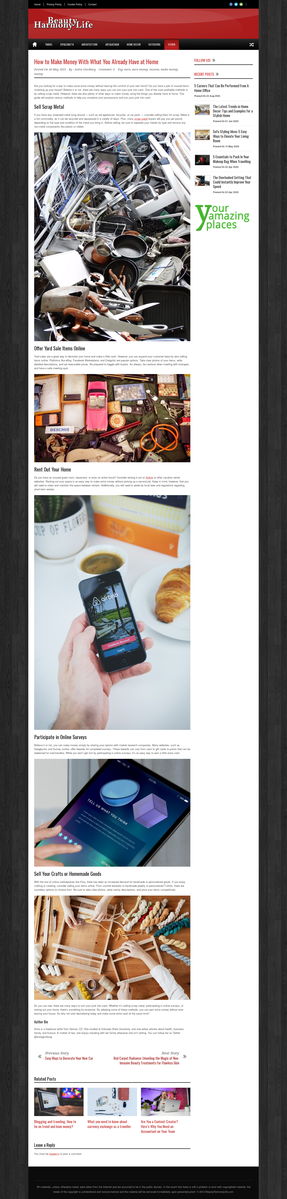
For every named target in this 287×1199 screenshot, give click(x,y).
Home (37, 4)
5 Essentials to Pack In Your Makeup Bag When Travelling (232, 159)
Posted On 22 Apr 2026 (226, 167)
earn (127, 69)
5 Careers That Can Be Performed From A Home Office (221, 88)
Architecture (90, 44)
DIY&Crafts (67, 44)
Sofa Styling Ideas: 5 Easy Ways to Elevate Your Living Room (231, 136)
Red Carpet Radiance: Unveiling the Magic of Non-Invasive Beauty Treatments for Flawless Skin (146, 1060)
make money (169, 69)
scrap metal (141, 119)
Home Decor (134, 44)
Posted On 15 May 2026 (226, 146)
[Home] (34, 44)
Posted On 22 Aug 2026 (207, 96)
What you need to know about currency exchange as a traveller (109, 1124)
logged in (54, 1154)
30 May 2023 (57, 69)
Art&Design (112, 44)
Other (171, 44)
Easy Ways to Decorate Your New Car (69, 1058)
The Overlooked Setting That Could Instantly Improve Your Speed (232, 182)
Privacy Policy (54, 4)
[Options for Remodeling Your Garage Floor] (252, 44)
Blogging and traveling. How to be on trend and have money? (55, 1124)
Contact (92, 4)
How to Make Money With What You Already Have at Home (96, 61)
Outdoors (154, 44)
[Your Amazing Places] (223, 231)
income (154, 69)
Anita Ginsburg (85, 69)
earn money (140, 69)
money (38, 74)
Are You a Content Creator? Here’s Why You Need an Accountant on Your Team (159, 1126)
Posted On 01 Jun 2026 (226, 121)
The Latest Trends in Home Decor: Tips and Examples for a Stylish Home (233, 111)
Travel (49, 44)
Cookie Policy (75, 4)
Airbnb (149, 477)
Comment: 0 (107, 69)
